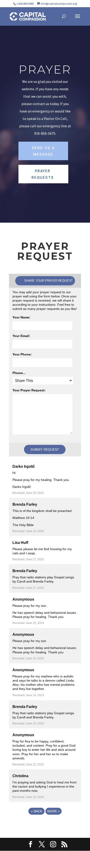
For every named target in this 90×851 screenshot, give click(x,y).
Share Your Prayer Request (48, 280)
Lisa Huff (20, 543)
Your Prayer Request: (29, 390)
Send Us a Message (43, 150)
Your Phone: (22, 354)
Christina (20, 776)
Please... (19, 373)
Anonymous (23, 599)
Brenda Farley (24, 504)
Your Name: (21, 317)
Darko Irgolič (23, 466)
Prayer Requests (43, 173)
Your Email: (21, 336)
